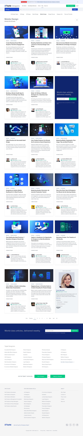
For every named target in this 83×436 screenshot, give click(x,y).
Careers (62, 399)
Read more (58, 298)
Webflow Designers (65, 357)
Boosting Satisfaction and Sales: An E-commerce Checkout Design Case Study (41, 44)
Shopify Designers (46, 362)
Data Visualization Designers (10, 362)
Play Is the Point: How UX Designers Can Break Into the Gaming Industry (66, 191)
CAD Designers (8, 357)
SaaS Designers (45, 410)
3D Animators (27, 408)
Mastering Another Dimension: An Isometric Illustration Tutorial (40, 191)
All (56, 318)
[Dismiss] (77, 1)
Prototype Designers (46, 357)
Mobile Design (39, 138)
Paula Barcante (60, 290)
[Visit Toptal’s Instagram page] (77, 425)
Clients (39, 5)
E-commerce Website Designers (11, 366)
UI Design (22, 14)
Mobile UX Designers (27, 366)
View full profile (66, 280)
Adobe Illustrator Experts (10, 354)
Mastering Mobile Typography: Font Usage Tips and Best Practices (65, 141)
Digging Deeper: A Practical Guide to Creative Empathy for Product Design (41, 287)
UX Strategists (27, 406)
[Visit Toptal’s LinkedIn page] (67, 425)
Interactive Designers (27, 357)
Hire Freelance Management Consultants (13, 399)
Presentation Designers (47, 352)
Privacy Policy (42, 430)
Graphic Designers (27, 352)
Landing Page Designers (28, 359)
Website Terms (49, 430)
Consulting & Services (32, 5)
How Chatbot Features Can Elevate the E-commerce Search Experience (40, 141)
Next (50, 318)
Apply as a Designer (57, 376)
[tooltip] (19, 63)
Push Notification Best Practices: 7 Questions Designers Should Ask (15, 238)
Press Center (63, 397)
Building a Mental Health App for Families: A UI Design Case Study (15, 94)
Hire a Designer (71, 5)
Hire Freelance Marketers (10, 397)
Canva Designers (8, 359)
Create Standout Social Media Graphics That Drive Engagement (15, 43)
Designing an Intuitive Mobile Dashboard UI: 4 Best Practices (14, 191)
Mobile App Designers (27, 364)
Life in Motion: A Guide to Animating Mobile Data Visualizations (15, 287)
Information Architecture (61, 303)
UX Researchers (45, 415)
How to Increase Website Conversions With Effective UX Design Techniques (66, 43)
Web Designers (64, 354)
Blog (42, 5)
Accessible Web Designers (10, 349)
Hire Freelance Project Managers (11, 401)
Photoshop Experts (46, 349)
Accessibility (55, 430)
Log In (77, 5)
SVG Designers (45, 366)
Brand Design (35, 14)
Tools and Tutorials (68, 14)
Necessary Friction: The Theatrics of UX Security (66, 238)
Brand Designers (27, 403)
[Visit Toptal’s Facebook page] (74, 425)
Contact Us (63, 394)
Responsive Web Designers (47, 359)
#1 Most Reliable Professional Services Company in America (48, 1)
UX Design (28, 14)
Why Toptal (63, 392)
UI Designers (63, 349)
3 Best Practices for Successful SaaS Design (16, 141)
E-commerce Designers (47, 392)
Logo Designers (26, 362)
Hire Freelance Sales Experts (10, 406)
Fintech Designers (27, 349)
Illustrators (25, 354)
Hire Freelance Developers (10, 392)
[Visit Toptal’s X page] (70, 425)
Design (8, 9)
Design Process (51, 14)
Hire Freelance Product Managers (12, 403)
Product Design (59, 302)
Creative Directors (27, 415)
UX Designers (63, 352)
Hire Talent (24, 5)
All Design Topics (14, 14)
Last (53, 318)
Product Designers (46, 354)
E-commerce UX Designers (10, 364)
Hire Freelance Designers (10, 394)
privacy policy (63, 332)
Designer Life (59, 14)
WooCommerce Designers (66, 359)
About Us (46, 5)
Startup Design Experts (46, 364)
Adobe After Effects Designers (11, 352)
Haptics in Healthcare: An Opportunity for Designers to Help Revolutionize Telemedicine (41, 239)
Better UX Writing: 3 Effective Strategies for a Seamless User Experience (39, 94)
